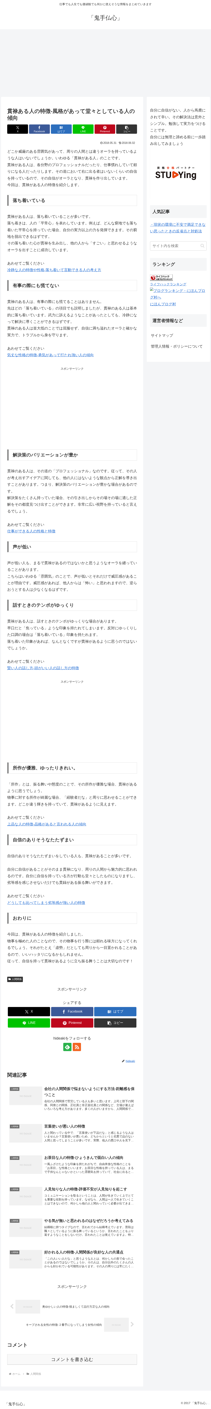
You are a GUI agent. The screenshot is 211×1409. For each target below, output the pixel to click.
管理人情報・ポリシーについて (177, 346)
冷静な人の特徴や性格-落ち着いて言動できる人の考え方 (54, 270)
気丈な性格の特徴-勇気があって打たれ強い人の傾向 (50, 355)
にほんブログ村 (163, 304)
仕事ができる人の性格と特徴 (31, 531)
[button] (126, 129)
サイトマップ (162, 335)
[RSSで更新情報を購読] (77, 1047)
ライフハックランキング (168, 284)
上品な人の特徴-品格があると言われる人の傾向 (46, 824)
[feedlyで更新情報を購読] (67, 1047)
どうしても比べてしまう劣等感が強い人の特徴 (46, 903)
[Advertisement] (105, 63)
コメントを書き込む (72, 1359)
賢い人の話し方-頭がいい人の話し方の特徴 (43, 668)
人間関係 (17, 979)
